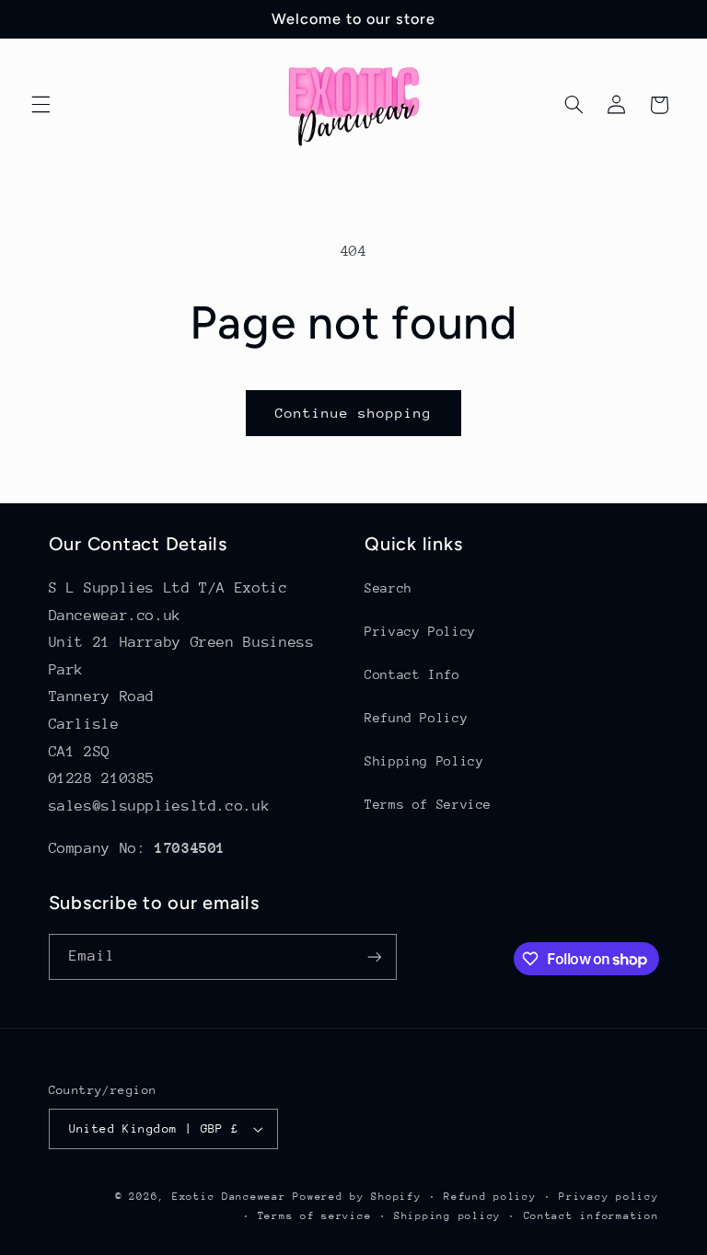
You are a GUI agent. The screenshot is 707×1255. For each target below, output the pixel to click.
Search (388, 588)
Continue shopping (354, 412)
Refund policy (490, 1197)
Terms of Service (428, 804)
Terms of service (315, 1216)
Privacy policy (608, 1197)
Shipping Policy (424, 761)
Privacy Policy (420, 631)
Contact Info (412, 674)
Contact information (591, 1216)
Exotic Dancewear (229, 1197)
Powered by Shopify (357, 1197)
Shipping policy (447, 1216)
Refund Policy (416, 717)
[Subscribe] (374, 956)
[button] (40, 105)
